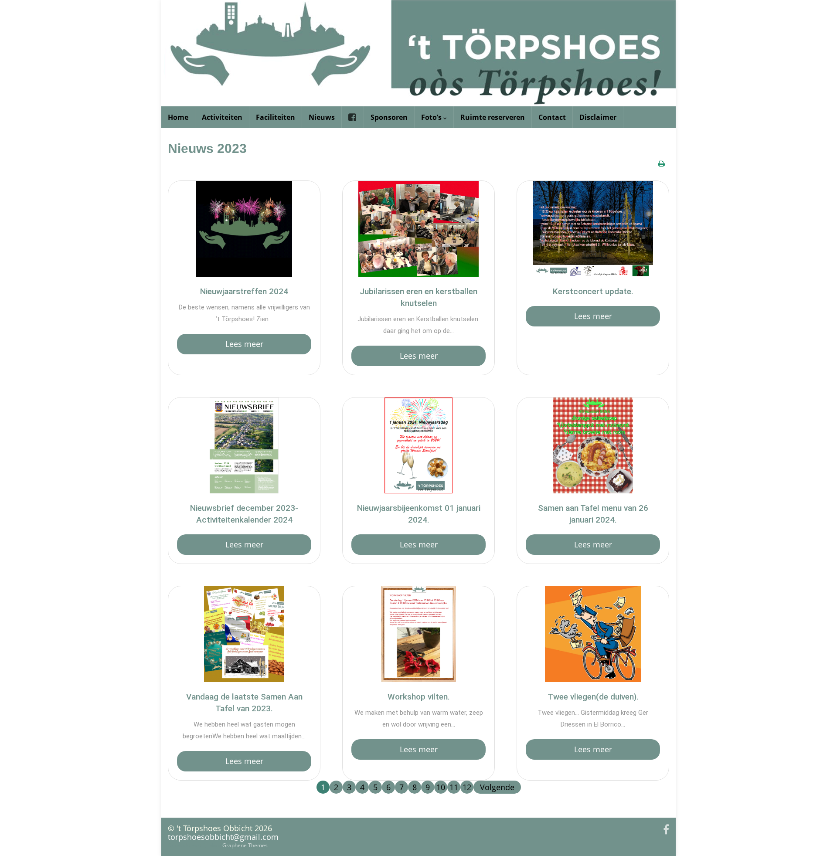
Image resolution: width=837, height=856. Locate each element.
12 (467, 787)
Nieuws (322, 117)
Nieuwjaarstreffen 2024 (244, 291)
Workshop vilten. (419, 697)
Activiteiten (222, 117)
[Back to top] (817, 836)
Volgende (497, 787)
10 (440, 787)
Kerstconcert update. (593, 291)
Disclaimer (597, 117)
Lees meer (244, 344)
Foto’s (432, 117)
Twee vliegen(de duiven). (593, 697)
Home (178, 117)
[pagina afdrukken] (661, 163)
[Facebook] (666, 828)
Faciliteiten (275, 117)
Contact (552, 117)
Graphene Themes (245, 845)
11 (453, 787)
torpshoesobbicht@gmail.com (223, 837)
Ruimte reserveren (492, 117)
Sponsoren (389, 117)
